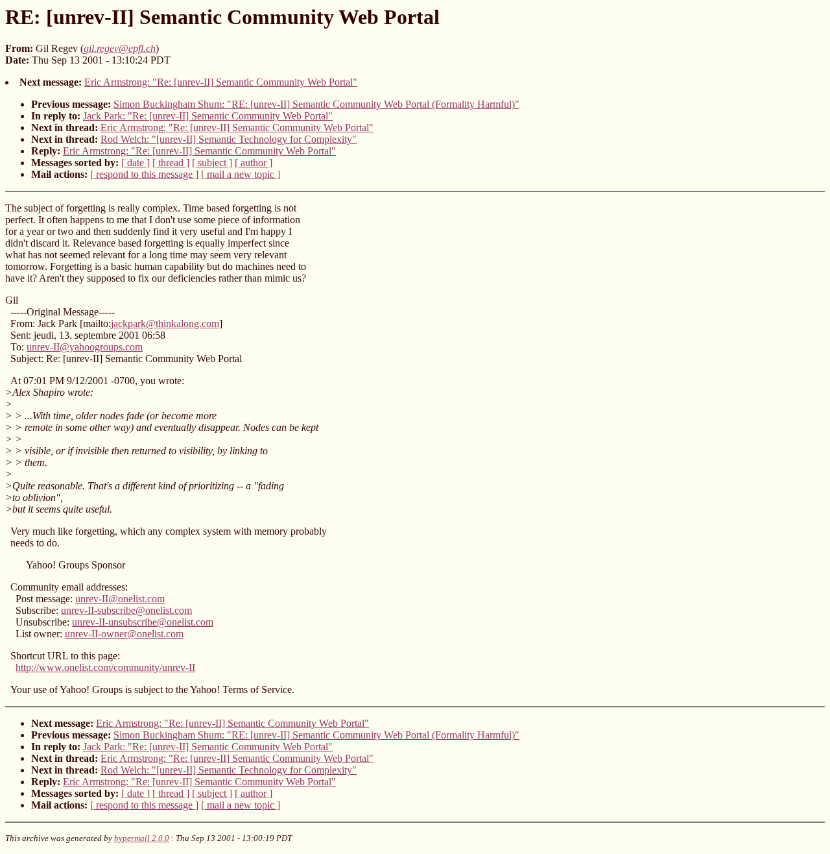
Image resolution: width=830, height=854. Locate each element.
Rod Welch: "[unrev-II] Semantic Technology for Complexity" (229, 139)
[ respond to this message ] (144, 174)
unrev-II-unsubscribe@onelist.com (142, 622)
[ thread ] (170, 162)
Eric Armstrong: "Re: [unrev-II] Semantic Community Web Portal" (220, 82)
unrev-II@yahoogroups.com (85, 346)
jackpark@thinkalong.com (165, 323)
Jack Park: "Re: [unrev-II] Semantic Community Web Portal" (208, 115)
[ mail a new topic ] (240, 174)
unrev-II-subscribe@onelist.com (126, 610)
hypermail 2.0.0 (141, 838)
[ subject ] (212, 162)
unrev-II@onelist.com (120, 598)
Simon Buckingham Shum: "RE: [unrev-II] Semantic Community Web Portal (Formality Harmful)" (316, 104)
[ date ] (135, 162)
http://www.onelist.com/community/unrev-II (105, 667)
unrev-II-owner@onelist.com (124, 633)
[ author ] (253, 162)
